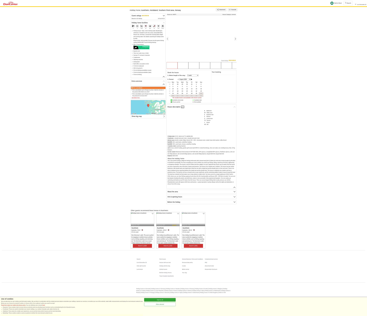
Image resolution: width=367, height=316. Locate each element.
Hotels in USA (222, 292)
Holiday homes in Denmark (143, 288)
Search (348, 3)
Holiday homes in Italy (198, 290)
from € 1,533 (168, 246)
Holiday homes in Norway (187, 288)
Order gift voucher (141, 266)
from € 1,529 (142, 246)
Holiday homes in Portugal (148, 292)
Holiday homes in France (170, 290)
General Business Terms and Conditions (192, 259)
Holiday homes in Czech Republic (155, 290)
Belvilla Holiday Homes (165, 272)
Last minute (140, 269)
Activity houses (163, 269)
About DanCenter (209, 266)
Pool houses (162, 259)
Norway (178, 10)
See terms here (136, 97)
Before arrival (185, 269)
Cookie (184, 266)
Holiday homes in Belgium (215, 288)
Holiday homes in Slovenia (162, 292)
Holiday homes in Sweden (173, 288)
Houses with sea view (165, 262)
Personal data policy (187, 262)
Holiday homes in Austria (201, 288)
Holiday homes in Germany (158, 288)
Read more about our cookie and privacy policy (13, 305)
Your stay (184, 272)
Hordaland (154, 10)
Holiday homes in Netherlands (212, 290)
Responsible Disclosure (211, 269)
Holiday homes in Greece (185, 290)
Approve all (160, 300)
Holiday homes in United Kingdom (209, 292)
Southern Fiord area (166, 10)
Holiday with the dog (164, 266)
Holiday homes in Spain (176, 292)
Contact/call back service (211, 259)
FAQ (206, 262)
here (44, 305)
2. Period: (171, 79)
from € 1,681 (193, 246)
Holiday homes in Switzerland (191, 292)
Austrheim (145, 10)
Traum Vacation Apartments (166, 276)
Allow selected (160, 304)
